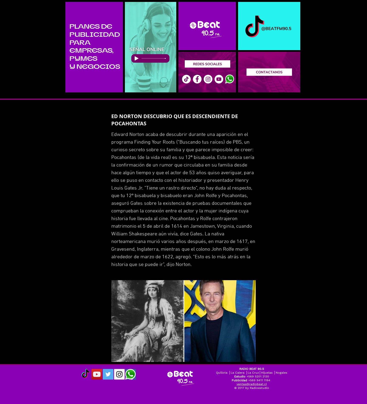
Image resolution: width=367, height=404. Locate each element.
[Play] (136, 58)
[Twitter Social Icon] (108, 374)
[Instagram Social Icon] (119, 374)
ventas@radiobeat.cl (252, 384)
